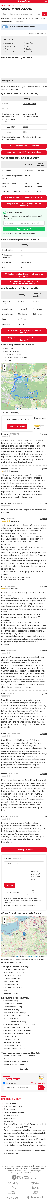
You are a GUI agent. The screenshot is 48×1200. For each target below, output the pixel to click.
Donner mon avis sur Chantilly (25, 146)
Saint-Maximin (9, 987)
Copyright (24, 1069)
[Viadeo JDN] (35, 1192)
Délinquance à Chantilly (12, 1007)
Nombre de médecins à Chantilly (16, 1016)
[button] (4, 366)
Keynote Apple (10, 1118)
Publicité (37, 1166)
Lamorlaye (7, 984)
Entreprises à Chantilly (12, 1045)
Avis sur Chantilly (31, 52)
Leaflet (17, 409)
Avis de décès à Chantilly (13, 1004)
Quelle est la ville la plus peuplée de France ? (25, 205)
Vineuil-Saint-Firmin (19, 19)
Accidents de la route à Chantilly (16, 1027)
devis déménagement (10, 89)
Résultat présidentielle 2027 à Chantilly (19, 1056)
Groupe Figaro (15, 1173)
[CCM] (35, 1183)
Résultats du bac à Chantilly (14, 1059)
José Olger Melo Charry (13, 1106)
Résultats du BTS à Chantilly (14, 1065)
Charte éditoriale (27, 1166)
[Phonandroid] (35, 1197)
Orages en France (11, 1103)
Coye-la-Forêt (6, 21)
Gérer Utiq (26, 1171)
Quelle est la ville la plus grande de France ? (25, 331)
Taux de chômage (9, 191)
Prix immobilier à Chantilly (14, 1048)
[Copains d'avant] (12, 1192)
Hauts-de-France (29, 104)
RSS (17, 1168)
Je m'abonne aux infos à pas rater (23, 27)
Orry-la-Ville (19, 21)
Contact (43, 1166)
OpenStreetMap (33, 409)
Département (10, 46)
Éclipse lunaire (9, 1109)
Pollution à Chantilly (11, 1010)
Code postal (9, 43)
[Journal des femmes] (12, 1183)
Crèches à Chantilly (11, 1039)
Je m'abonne (22, 229)
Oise (13, 5)
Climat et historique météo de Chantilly (19, 1024)
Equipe (18, 1166)
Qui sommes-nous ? (8, 1166)
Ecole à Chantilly (10, 1036)
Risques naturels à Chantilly (14, 1013)
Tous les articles (9, 1168)
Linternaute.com (11, 1083)
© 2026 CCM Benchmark (29, 1173)
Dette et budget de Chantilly (14, 1022)
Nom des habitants (11, 52)
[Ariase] (12, 1197)
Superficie (29, 43)
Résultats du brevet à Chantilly (15, 1062)
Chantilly (21, 5)
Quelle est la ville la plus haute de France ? (25, 339)
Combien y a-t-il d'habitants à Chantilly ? (25, 197)
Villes (7, 5)
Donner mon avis (17, 427)
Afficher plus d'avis (24, 850)
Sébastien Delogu (11, 1115)
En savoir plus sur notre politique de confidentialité (19, 233)
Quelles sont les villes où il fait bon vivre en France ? (25, 275)
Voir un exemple (38, 1083)
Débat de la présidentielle (14, 1112)
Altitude (28, 46)
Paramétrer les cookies (14, 1171)
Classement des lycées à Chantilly (17, 1033)
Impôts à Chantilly (10, 1018)
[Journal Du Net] (12, 1187)
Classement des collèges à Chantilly (17, 1030)
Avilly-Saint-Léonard (37, 19)
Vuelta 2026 (8, 1121)
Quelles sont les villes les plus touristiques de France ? (25, 282)
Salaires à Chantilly (10, 1001)
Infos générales (8, 81)
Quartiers (29, 49)
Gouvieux (7, 981)
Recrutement (24, 1168)
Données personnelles (37, 1168)
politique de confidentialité (27, 905)
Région (7, 49)
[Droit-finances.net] (35, 1187)
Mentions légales (36, 1171)
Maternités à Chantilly (12, 1042)
